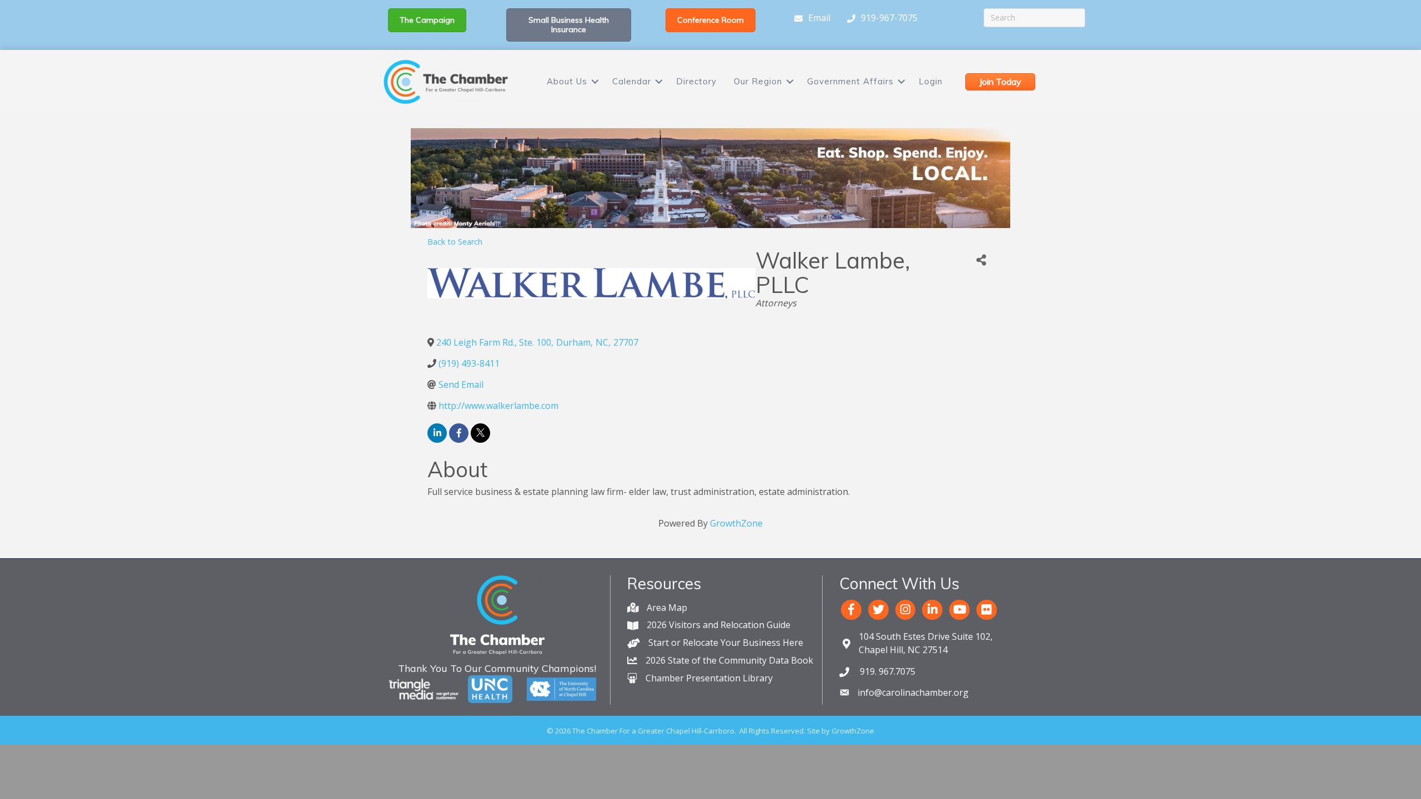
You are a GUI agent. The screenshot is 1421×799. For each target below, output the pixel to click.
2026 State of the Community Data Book (729, 660)
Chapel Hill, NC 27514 (925, 642)
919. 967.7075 (886, 671)
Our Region (758, 81)
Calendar (631, 81)
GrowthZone (736, 523)
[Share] (981, 260)
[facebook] (458, 433)
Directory (696, 81)
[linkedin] (437, 433)
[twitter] (480, 433)
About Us (567, 81)
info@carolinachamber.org (913, 692)
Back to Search (454, 241)
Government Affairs (850, 81)
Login (931, 81)
